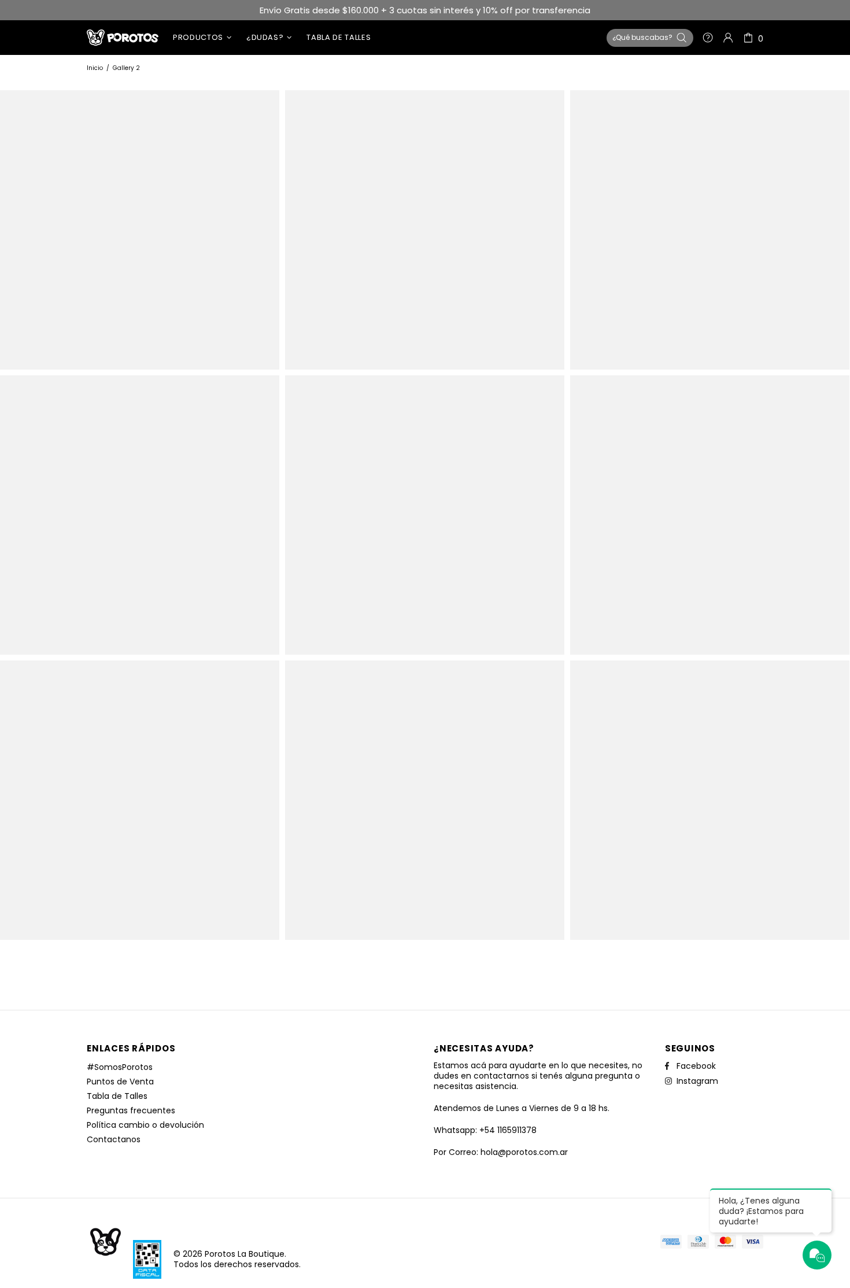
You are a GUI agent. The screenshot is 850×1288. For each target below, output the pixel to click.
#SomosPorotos (120, 1067)
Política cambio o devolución (145, 1125)
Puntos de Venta (120, 1081)
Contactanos (114, 1139)
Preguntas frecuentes (131, 1110)
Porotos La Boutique (122, 37)
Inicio (95, 68)
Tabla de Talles (117, 1096)
